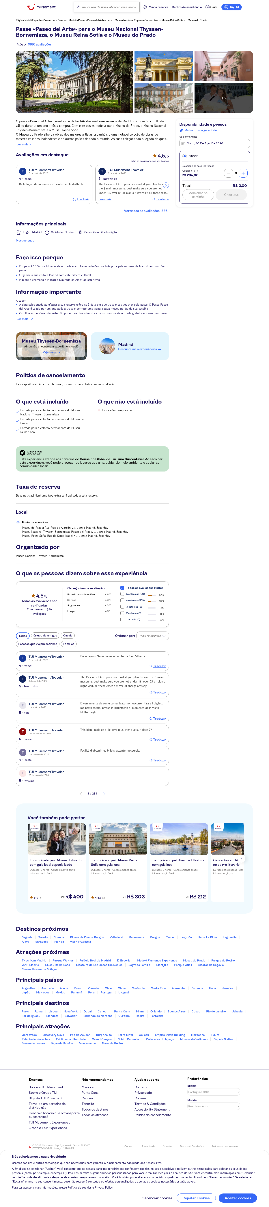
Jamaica (227, 988)
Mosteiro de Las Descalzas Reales (99, 965)
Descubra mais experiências (137, 349)
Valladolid (116, 937)
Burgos (155, 937)
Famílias (68, 644)
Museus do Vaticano (194, 1039)
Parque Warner (63, 960)
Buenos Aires (177, 1011)
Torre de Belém (112, 1043)
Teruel (170, 937)
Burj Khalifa (104, 1035)
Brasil (78, 988)
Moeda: (192, 1100)
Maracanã (198, 1035)
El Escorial (124, 960)
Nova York (71, 1011)
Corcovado (29, 1035)
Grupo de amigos (45, 635)
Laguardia (230, 937)
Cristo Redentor (129, 1039)
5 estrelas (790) (135, 593)
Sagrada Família (139, 965)
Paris (25, 1011)
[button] (214, 156)
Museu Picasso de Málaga (39, 969)
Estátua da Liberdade (71, 1039)
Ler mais (22, 144)
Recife (140, 1016)
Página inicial (23, 20)
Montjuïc (162, 965)
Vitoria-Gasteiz (80, 941)
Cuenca (59, 937)
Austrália (47, 988)
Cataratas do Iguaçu (160, 1039)
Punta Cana (122, 1011)
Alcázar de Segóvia (211, 965)
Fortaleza (156, 1016)
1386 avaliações (40, 44)
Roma (39, 1011)
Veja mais (49, 352)
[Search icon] (78, 7)
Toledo (43, 937)
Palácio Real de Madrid (95, 960)
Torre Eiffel (125, 1035)
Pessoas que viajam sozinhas (37, 644)
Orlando (156, 1011)
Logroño (186, 937)
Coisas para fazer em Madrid (60, 20)
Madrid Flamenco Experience (157, 960)
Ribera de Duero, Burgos (87, 937)
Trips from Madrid (34, 960)
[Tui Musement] (44, 7)
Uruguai (123, 992)
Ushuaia (237, 1011)
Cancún (103, 1011)
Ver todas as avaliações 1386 (145, 211)
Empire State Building (170, 1035)
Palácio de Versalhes (36, 1039)
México (60, 992)
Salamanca (136, 937)
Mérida (59, 941)
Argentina (28, 988)
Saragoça (41, 941)
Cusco (196, 1011)
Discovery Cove (53, 1035)
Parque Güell (183, 965)
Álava (25, 941)
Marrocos (42, 992)
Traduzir (83, 199)
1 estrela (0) (133, 619)
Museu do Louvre (33, 1043)
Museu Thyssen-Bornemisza (51, 341)
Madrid (125, 344)
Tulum (215, 1035)
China (122, 988)
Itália (212, 988)
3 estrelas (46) (134, 606)
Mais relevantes (150, 635)
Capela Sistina (223, 1039)
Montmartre (87, 1043)
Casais (67, 635)
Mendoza (52, 1016)
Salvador (71, 1016)
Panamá (76, 992)
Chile (108, 988)
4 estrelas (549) (135, 600)
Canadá (93, 988)
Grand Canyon (102, 1039)
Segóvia (27, 937)
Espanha (37, 20)
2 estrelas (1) (133, 613)
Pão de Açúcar (80, 1035)
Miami (140, 1011)
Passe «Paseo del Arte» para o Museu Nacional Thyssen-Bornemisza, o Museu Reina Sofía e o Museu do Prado (142, 20)
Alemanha (178, 988)
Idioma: (192, 1086)
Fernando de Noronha (97, 1016)
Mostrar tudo (25, 240)
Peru (91, 992)
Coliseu (144, 1035)
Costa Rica (158, 988)
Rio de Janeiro (216, 1011)
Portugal (106, 992)
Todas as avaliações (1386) (144, 588)
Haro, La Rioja (207, 937)
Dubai (88, 1011)
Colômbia (138, 988)
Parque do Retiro (223, 960)
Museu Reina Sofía (57, 965)
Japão (26, 992)
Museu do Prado (194, 960)
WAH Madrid (30, 965)
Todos (23, 636)
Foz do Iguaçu (31, 1016)
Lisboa (53, 1011)
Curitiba (124, 1016)
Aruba (64, 988)
